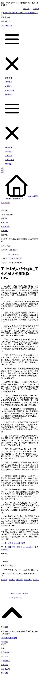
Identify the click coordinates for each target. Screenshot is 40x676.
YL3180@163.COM (15, 597)
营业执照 (4, 627)
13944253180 (13, 250)
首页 (2, 648)
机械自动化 (17, 198)
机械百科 (4, 222)
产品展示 (4, 656)
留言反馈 (4, 673)
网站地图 (4, 642)
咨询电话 (4, 665)
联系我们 (4, 231)
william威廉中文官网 (9, 638)
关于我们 (4, 218)
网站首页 (26, 9)
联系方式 (36, 9)
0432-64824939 (6, 25)
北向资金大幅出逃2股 (16, 543)
